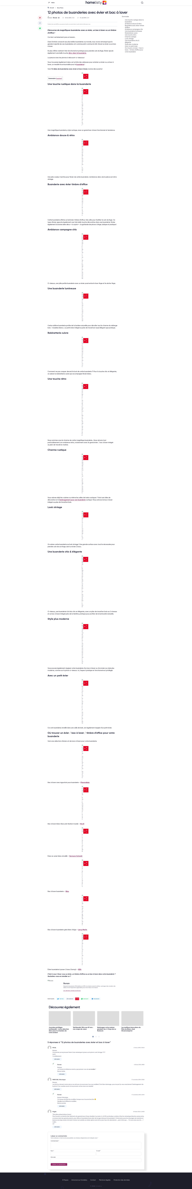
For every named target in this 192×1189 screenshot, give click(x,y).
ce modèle (92, 1069)
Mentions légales (104, 1180)
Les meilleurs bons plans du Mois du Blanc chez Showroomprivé (131, 1029)
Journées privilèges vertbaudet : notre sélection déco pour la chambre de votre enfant (59, 1029)
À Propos (65, 1180)
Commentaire (55, 1141)
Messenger (96, 998)
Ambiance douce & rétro (133, 24)
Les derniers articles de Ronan (72, 990)
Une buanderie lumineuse (133, 31)
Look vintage (129, 38)
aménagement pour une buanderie (72, 500)
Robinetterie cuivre (131, 33)
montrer (59, 78)
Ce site (59, 1101)
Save (78, 998)
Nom (52, 1151)
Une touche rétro (130, 35)
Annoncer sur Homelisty (79, 1180)
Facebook (70, 998)
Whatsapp (85, 998)
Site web (53, 1157)
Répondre (57, 1059)
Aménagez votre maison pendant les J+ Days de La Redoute (106, 1029)
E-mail (98, 1151)
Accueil (52, 7)
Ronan (55, 18)
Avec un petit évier (131, 46)
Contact (93, 1180)
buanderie (80, 64)
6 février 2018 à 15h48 (139, 1047)
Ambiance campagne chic (134, 29)
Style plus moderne (131, 44)
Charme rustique (130, 37)
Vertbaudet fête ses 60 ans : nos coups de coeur (83, 1028)
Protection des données (122, 1180)
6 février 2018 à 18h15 (139, 1064)
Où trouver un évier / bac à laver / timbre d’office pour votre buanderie (134, 50)
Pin (86, 76)
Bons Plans (60, 8)
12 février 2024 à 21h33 (138, 1111)
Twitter (61, 998)
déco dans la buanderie (77, 53)
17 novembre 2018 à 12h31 (138, 1094)
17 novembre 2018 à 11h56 (138, 1079)
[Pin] (82, 73)
